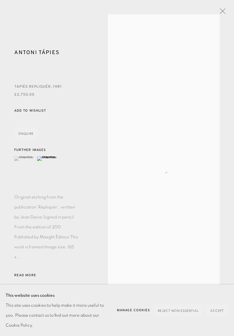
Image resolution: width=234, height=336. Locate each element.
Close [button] (221, 13)
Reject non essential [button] (178, 310)
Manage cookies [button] (133, 310)
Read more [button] (25, 275)
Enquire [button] (26, 133)
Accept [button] (217, 310)
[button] (30, 111)
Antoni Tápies (36, 52)
